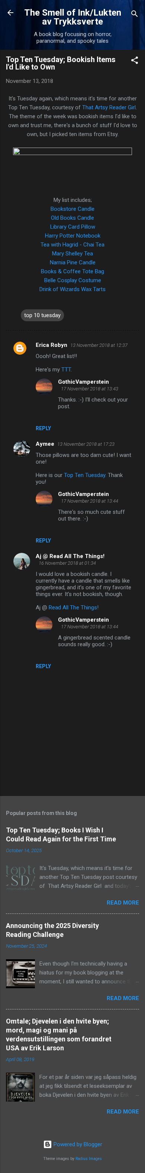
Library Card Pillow (72, 226)
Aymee (45, 444)
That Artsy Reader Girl (109, 107)
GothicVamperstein (83, 381)
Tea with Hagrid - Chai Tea (72, 244)
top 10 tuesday (42, 315)
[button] (134, 61)
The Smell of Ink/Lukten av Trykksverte (72, 17)
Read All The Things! (74, 607)
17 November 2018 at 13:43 (89, 388)
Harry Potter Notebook (72, 235)
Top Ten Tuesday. (85, 475)
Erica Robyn (51, 345)
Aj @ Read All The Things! (70, 556)
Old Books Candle (72, 218)
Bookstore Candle (72, 209)
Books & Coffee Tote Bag (72, 271)
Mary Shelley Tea (72, 253)
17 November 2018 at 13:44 (89, 501)
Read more (123, 902)
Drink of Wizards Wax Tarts (72, 289)
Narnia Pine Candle (73, 262)
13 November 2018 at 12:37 (99, 345)
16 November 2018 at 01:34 (67, 563)
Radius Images (88, 1158)
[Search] (134, 15)
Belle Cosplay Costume (72, 280)
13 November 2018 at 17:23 (86, 444)
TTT (66, 369)
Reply (43, 428)
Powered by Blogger (77, 1144)
